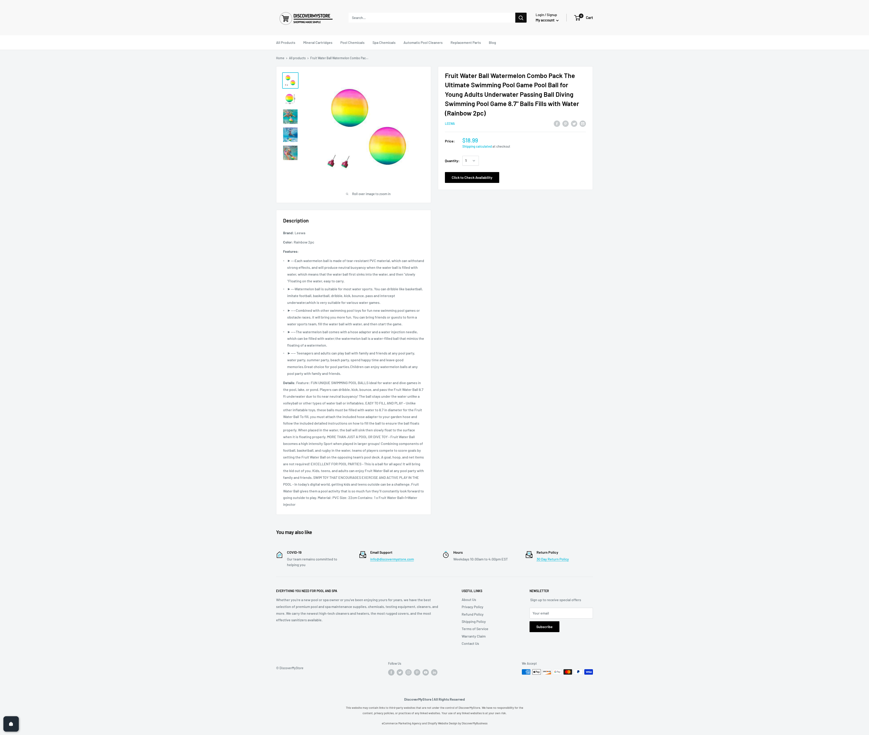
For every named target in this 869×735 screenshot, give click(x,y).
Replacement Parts (466, 42)
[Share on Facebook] (557, 123)
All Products (285, 42)
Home (280, 58)
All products (297, 58)
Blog (492, 42)
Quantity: (452, 160)
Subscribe (544, 626)
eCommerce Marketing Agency (402, 723)
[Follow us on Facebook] (391, 672)
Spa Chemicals (384, 42)
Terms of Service (475, 628)
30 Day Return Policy (553, 559)
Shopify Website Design (442, 723)
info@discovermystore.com (392, 559)
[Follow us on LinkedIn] (434, 672)
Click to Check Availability (472, 177)
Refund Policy (473, 614)
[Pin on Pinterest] (565, 123)
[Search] (521, 18)
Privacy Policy (472, 607)
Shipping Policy (474, 621)
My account (545, 20)
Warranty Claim (474, 636)
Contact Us (470, 643)
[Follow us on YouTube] (426, 672)
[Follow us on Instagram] (408, 672)
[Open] (11, 724)
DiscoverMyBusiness (474, 723)
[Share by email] (583, 123)
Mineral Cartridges (317, 42)
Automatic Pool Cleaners (423, 42)
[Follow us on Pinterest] (417, 672)
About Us (469, 599)
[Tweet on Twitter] (574, 123)
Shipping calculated (477, 146)
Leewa (450, 123)
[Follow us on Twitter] (400, 672)
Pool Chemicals (352, 42)
